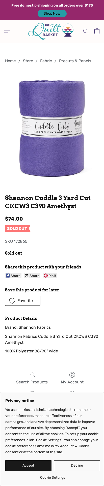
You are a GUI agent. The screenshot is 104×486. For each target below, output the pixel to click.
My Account (72, 382)
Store (28, 60)
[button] (52, 13)
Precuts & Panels (75, 60)
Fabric (46, 60)
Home (10, 60)
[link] (52, 476)
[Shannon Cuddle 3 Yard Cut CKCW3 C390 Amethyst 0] (52, 128)
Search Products (32, 382)
